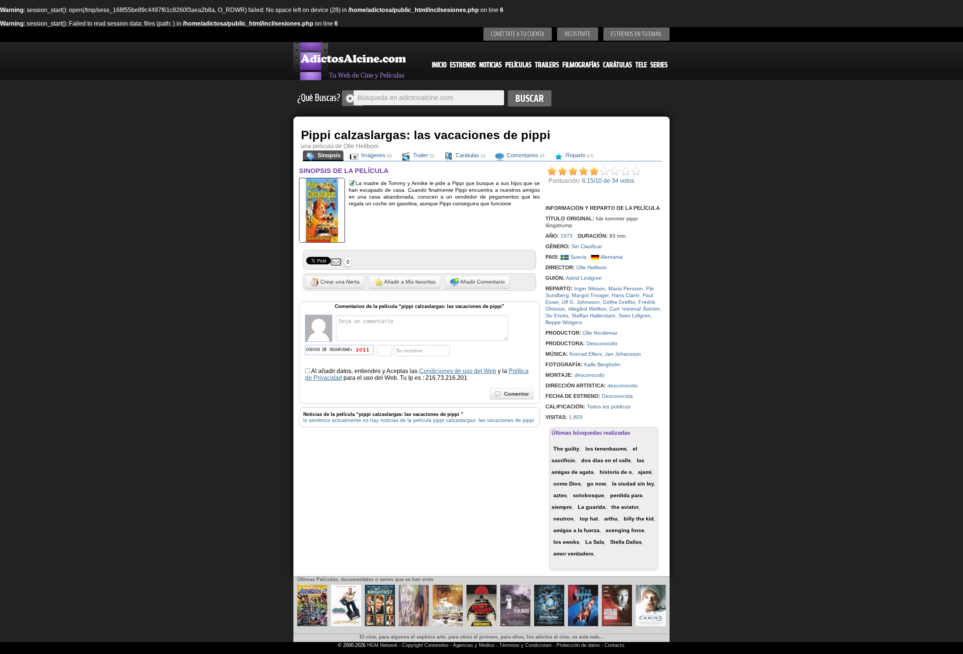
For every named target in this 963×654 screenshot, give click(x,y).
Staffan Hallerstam (593, 316)
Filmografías (581, 65)
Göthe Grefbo (619, 302)
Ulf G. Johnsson (581, 302)
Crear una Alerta (339, 282)
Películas (518, 65)
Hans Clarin (625, 295)
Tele (641, 65)
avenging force (625, 530)
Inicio (439, 65)
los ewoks (566, 542)
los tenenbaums (606, 449)
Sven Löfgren (634, 316)
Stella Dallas (626, 542)
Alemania (611, 257)
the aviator (625, 507)
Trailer (423, 155)
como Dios (567, 484)
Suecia (578, 257)
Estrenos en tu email (636, 34)
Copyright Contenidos (425, 645)
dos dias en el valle (606, 460)
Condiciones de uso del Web (457, 371)
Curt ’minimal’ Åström (634, 309)
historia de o (616, 472)
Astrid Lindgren (584, 278)
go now (596, 484)
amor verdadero (573, 554)
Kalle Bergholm (602, 364)
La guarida (591, 507)
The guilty (566, 449)
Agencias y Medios (474, 645)
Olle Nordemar (600, 333)
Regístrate (578, 34)
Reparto (579, 155)
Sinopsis (328, 155)
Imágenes (376, 155)
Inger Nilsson (589, 288)
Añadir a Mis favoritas (409, 282)
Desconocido (601, 343)
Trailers (547, 65)
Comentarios (524, 155)
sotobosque (588, 495)
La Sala (594, 542)
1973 (566, 236)
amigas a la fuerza (576, 530)
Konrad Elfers (586, 354)
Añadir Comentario (482, 282)
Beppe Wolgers (563, 322)
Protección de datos (578, 645)
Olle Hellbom (591, 267)
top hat (589, 519)
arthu (611, 519)
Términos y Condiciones (526, 645)
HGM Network (382, 645)
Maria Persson (625, 288)
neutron (563, 519)
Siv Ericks (556, 316)
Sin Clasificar (586, 246)
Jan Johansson (623, 354)
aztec (560, 495)
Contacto (614, 645)
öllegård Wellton (587, 309)
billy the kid (639, 519)
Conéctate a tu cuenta (517, 34)
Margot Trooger (590, 295)
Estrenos (463, 65)
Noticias (490, 65)
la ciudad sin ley (633, 484)
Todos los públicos (608, 407)
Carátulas (617, 65)
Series (659, 65)
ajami (645, 472)
